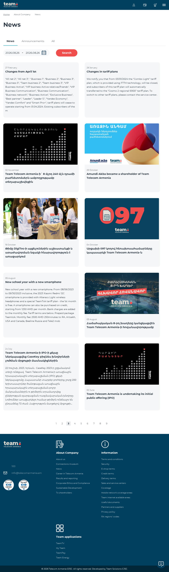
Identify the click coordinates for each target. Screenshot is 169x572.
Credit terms (107, 473)
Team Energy (62, 557)
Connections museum (67, 464)
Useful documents (110, 502)
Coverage (106, 488)
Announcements (33, 41)
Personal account (134, 5)
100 (13, 466)
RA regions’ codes (110, 516)
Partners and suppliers (112, 507)
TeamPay (61, 553)
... (44, 52)
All (53, 41)
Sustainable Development (69, 488)
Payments (145, 5)
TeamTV (60, 543)
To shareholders (64, 492)
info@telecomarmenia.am (27, 472)
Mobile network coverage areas (116, 492)
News (10, 41)
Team (10, 4)
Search (66, 52)
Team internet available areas (115, 497)
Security (105, 464)
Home (6, 14)
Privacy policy (108, 512)
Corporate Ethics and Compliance (73, 483)
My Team (60, 548)
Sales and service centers (113, 483)
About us (60, 459)
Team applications (69, 536)
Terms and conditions (112, 459)
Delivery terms (108, 478)
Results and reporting (67, 478)
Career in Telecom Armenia (69, 473)
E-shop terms (108, 469)
